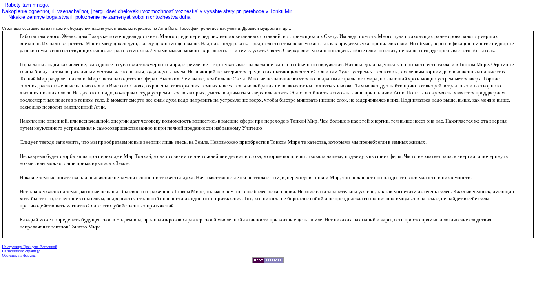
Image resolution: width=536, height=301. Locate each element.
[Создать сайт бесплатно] (268, 261)
